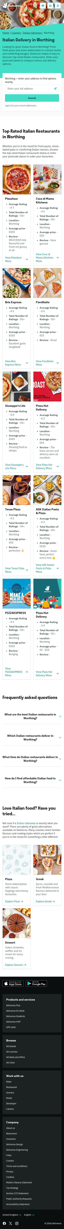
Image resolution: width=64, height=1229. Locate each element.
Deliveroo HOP (13, 1021)
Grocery (10, 1092)
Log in (8, 105)
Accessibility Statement (18, 1204)
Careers (10, 1109)
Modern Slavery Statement (19, 1182)
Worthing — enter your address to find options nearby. (30, 80)
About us (10, 1128)
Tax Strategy (12, 1188)
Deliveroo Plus (13, 1005)
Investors (11, 1139)
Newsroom (11, 1133)
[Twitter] (10, 1223)
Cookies (10, 1177)
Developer (11, 1103)
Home (5, 32)
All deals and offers (15, 1057)
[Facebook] (4, 1223)
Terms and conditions (16, 1166)
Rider (8, 1081)
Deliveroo (11, 5)
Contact (10, 1160)
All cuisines (12, 1051)
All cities (10, 1062)
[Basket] (43, 5)
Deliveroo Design (14, 1144)
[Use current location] (55, 88)
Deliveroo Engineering (17, 1149)
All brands (11, 1046)
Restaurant (11, 1087)
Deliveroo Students (15, 1016)
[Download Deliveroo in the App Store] (12, 983)
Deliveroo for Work (15, 1010)
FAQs (8, 1155)
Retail (9, 1098)
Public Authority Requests (19, 1198)
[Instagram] (17, 1223)
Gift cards (11, 1027)
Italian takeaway (32, 32)
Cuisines (16, 32)
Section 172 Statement (17, 1193)
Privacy (9, 1171)
